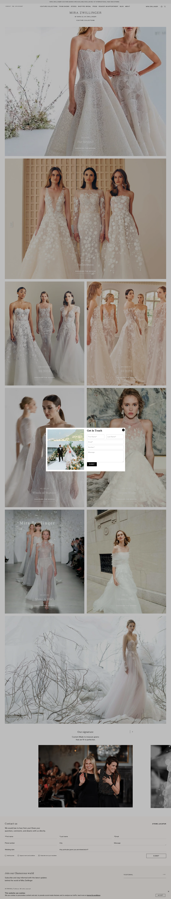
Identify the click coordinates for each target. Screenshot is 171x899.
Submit (92, 464)
